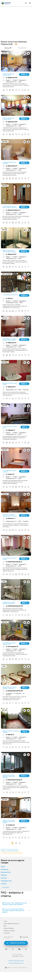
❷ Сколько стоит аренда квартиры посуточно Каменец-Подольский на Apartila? (13, 910)
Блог (5, 926)
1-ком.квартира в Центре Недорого (9, 163)
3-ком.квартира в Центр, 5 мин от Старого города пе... (10, 207)
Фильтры (7, 48)
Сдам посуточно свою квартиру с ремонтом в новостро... (9, 776)
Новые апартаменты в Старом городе (9, 74)
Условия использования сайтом (16, 960)
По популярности (22, 48)
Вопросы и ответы (9, 930)
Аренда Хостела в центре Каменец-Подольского (10, 687)
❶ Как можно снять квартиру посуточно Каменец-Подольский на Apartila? (14, 903)
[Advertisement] (16, 24)
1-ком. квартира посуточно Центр (10, 427)
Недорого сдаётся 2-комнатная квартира (11, 731)
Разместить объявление (17, 943)
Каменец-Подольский (12, 850)
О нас (5, 921)
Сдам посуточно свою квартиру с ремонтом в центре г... (9, 821)
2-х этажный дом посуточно (10, 294)
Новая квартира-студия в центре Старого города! (9, 339)
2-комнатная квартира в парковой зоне (9, 643)
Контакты (6, 933)
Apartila (3, 850)
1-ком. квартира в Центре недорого (9, 471)
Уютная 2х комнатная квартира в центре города (10, 515)
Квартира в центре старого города (10, 383)
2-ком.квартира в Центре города (9, 558)
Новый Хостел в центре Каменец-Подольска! (9, 603)
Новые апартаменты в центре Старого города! (9, 251)
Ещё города (6, 887)
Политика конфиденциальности (16, 963)
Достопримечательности (11, 923)
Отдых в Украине (9, 928)
